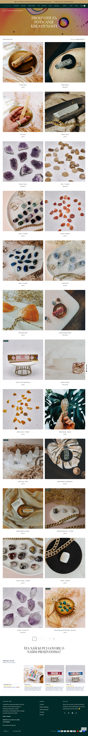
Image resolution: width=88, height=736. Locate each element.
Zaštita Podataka (44, 707)
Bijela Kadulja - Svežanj (65, 432)
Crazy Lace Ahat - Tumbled (23, 581)
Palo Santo (23, 135)
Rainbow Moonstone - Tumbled (65, 531)
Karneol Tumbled (65, 234)
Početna (4, 11)
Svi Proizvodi (16, 6)
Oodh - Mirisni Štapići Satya (23, 382)
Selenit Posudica (65, 382)
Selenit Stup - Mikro (23, 482)
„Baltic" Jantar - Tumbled (23, 432)
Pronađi (70, 6)
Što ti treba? (23, 6)
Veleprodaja (56, 6)
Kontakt (42, 715)
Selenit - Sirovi (65, 135)
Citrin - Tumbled (65, 184)
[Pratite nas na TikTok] (76, 713)
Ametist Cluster (23, 184)
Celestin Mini (65, 283)
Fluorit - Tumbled (23, 234)
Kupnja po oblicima (31, 6)
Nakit (39, 6)
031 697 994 (12, 725)
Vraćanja (42, 712)
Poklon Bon (44, 6)
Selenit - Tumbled (65, 581)
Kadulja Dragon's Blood (65, 333)
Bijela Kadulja (65, 85)
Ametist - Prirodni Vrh (23, 630)
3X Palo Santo (23, 85)
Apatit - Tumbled (23, 283)
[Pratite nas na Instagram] (68, 713)
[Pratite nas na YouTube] (72, 713)
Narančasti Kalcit (23, 333)
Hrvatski (64, 6)
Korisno (50, 6)
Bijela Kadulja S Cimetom (22, 531)
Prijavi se (76, 6)
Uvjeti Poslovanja (44, 710)
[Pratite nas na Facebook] (65, 713)
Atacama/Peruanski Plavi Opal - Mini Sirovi (65, 630)
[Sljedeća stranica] (54, 639)
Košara (82, 6)
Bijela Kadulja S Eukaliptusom (65, 482)
